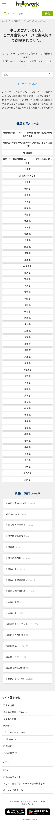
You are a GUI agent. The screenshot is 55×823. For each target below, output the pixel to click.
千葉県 (27, 253)
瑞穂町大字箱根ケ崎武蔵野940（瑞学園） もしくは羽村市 (27, 144)
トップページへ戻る (27, 83)
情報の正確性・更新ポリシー (17, 711)
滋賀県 (27, 337)
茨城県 (27, 227)
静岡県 (27, 317)
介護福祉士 (15, 569)
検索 (47, 13)
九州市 (27, 169)
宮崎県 (27, 466)
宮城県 (27, 201)
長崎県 (27, 447)
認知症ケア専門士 (16, 656)
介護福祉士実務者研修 (20, 580)
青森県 (27, 188)
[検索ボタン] (50, 74)
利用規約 (7, 745)
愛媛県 (27, 421)
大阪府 (27, 350)
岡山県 (27, 388)
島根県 (27, 382)
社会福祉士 (15, 613)
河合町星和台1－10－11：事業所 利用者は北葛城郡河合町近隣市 (27, 134)
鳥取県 (27, 376)
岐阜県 (27, 311)
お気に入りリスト (12, 776)
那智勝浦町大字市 (27, 175)
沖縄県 (27, 479)
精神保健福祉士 (17, 645)
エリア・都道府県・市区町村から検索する (24, 783)
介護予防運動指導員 (17, 536)
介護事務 (13, 547)
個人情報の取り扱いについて (33, 801)
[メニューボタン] (4, 4)
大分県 (27, 460)
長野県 (27, 304)
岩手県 (27, 195)
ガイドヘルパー (16, 514)
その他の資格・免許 (19, 678)
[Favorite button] (51, 4)
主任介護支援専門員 (19, 525)
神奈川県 (27, 266)
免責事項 (7, 725)
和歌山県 (27, 369)
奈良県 (27, 363)
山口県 (27, 401)
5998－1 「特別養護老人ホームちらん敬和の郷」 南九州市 (27, 161)
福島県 (27, 220)
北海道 (27, 182)
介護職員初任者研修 (20, 591)
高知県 (27, 427)
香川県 (27, 414)
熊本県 (27, 453)
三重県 (27, 330)
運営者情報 (8, 705)
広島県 (27, 395)
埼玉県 (27, 246)
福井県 (27, 291)
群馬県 (27, 240)
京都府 (27, 343)
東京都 (27, 259)
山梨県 (27, 298)
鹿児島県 (27, 472)
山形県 (27, 214)
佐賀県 (27, 440)
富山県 (27, 279)
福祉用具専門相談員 (18, 634)
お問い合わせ (9, 738)
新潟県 (27, 272)
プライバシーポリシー (14, 732)
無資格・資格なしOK (20, 503)
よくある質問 (9, 718)
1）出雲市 (27, 152)
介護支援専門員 (18, 558)
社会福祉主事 (15, 602)
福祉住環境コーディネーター (22, 623)
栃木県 (27, 233)
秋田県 (27, 207)
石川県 (27, 285)
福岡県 (27, 434)
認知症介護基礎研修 (17, 667)
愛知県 (27, 324)
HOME (6, 769)
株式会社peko (10, 752)
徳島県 (27, 408)
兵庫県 (27, 356)
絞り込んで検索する (13, 790)
